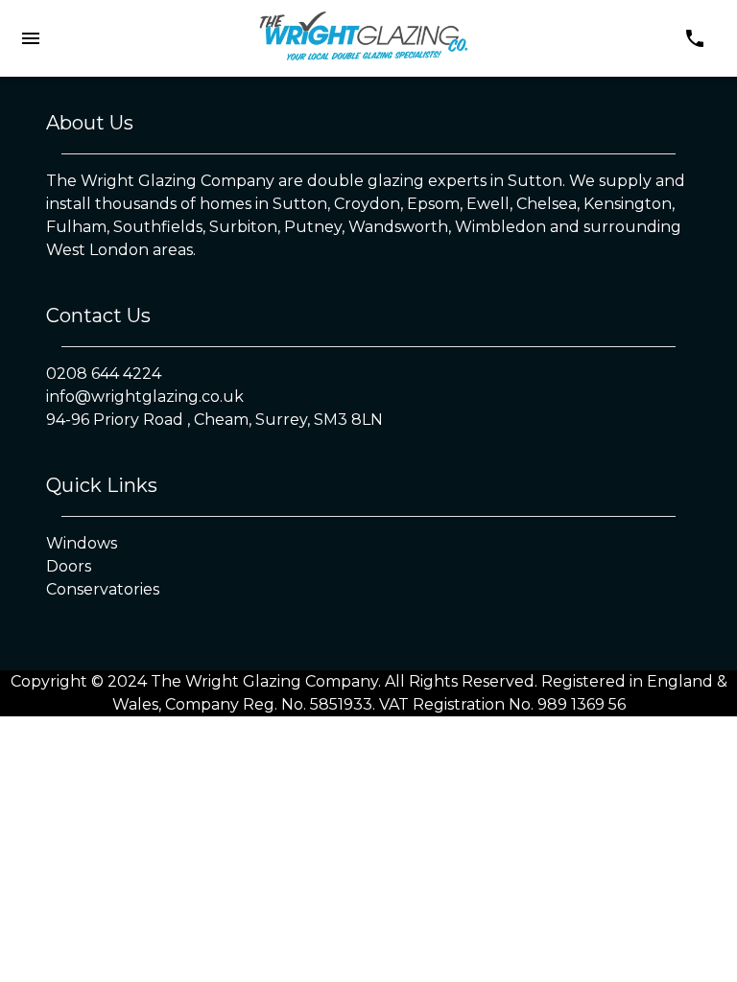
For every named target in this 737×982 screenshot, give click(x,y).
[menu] (31, 38)
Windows (81, 543)
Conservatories (102, 589)
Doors (68, 566)
